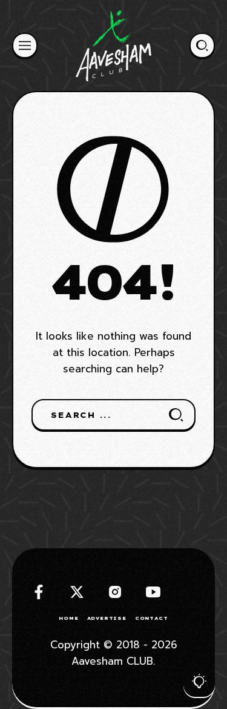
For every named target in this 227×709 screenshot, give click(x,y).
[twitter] (77, 592)
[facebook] (38, 592)
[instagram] (115, 592)
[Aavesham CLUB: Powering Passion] (113, 45)
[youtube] (153, 592)
